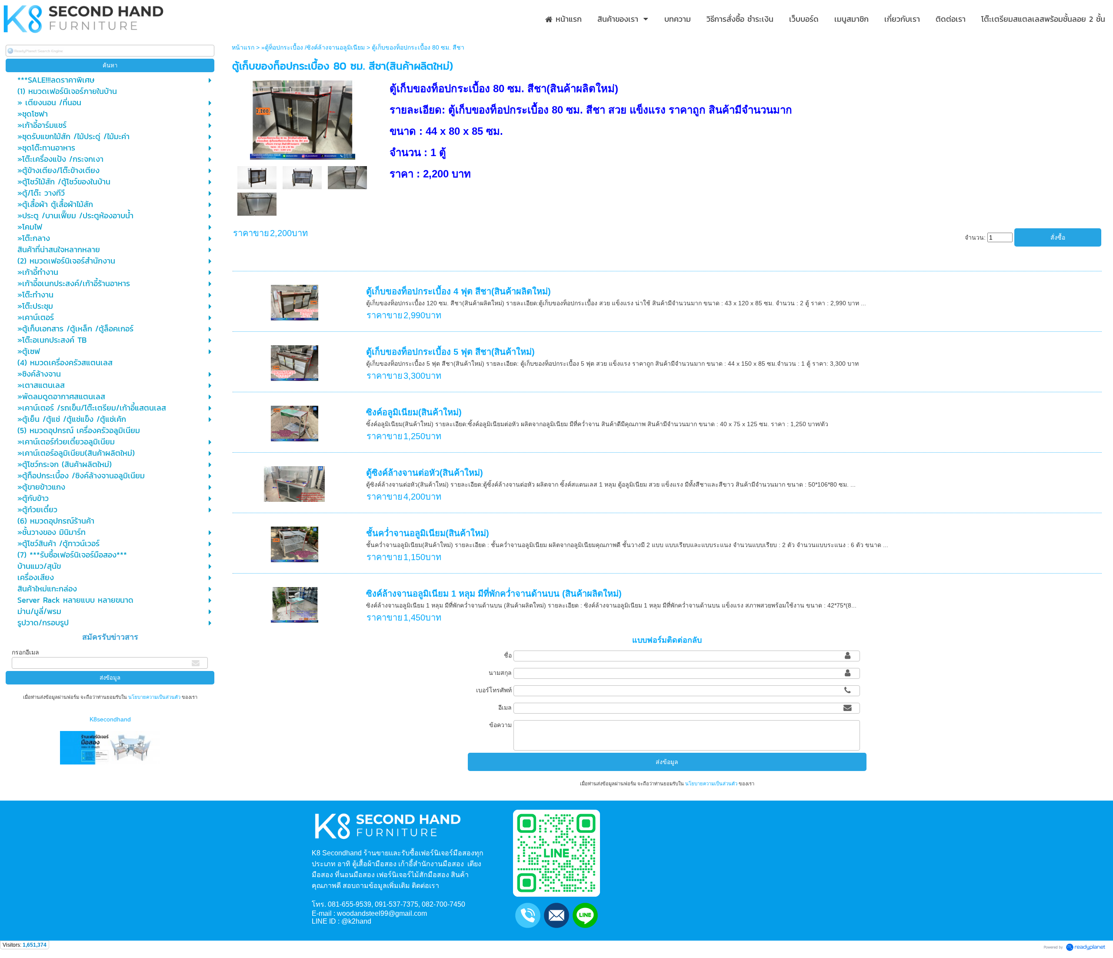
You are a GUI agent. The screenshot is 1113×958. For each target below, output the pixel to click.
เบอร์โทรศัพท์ (494, 690)
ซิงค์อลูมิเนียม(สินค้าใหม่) (414, 412)
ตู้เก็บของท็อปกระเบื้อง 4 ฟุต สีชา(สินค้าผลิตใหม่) (458, 291)
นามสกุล (500, 672)
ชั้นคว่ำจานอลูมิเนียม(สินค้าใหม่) (427, 533)
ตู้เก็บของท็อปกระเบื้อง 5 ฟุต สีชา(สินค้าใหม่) (450, 352)
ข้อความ (500, 724)
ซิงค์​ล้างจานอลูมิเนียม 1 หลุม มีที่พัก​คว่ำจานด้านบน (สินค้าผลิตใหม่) (494, 593)
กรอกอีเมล (25, 652)
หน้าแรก (243, 47)
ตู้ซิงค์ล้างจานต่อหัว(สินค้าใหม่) (424, 472)
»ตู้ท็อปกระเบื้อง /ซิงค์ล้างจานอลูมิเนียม (313, 47)
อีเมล (505, 707)
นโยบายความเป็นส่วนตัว (154, 697)
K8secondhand (110, 719)
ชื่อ (508, 655)
